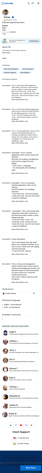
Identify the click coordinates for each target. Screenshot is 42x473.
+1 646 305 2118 (23, 438)
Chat (13, 468)
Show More (6, 53)
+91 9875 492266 (23, 443)
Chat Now (35, 41)
